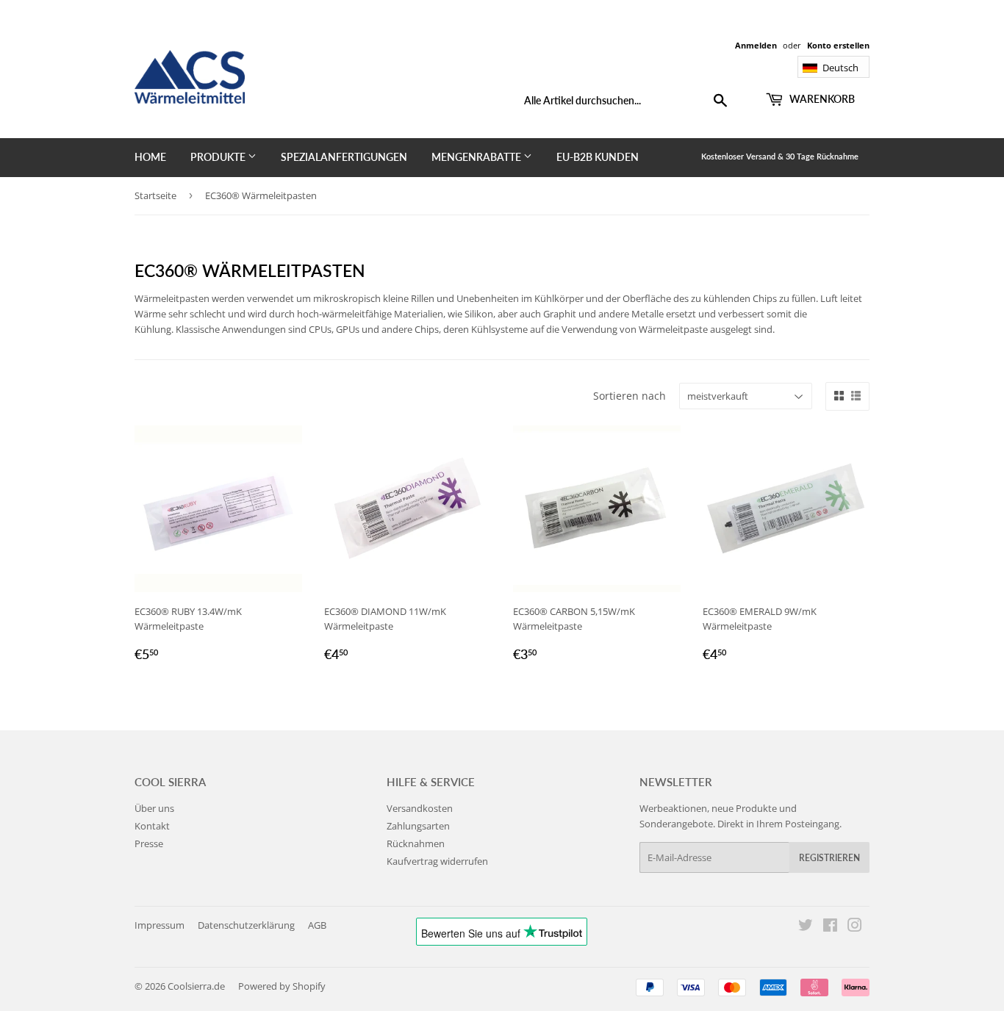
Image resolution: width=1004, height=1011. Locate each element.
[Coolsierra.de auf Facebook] (830, 927)
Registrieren (829, 857)
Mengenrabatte (477, 157)
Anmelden (756, 45)
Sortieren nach (629, 396)
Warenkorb (821, 99)
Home (150, 157)
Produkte (219, 157)
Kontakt (152, 825)
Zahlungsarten (418, 825)
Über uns (154, 808)
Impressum (159, 925)
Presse (149, 843)
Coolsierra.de (196, 986)
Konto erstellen (838, 45)
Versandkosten (420, 808)
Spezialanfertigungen (344, 157)
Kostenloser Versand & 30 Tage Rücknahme (779, 156)
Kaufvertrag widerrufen (437, 861)
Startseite (155, 195)
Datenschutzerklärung (246, 925)
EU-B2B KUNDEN (597, 157)
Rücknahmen (416, 843)
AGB (317, 925)
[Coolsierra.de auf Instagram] (854, 927)
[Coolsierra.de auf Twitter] (805, 927)
